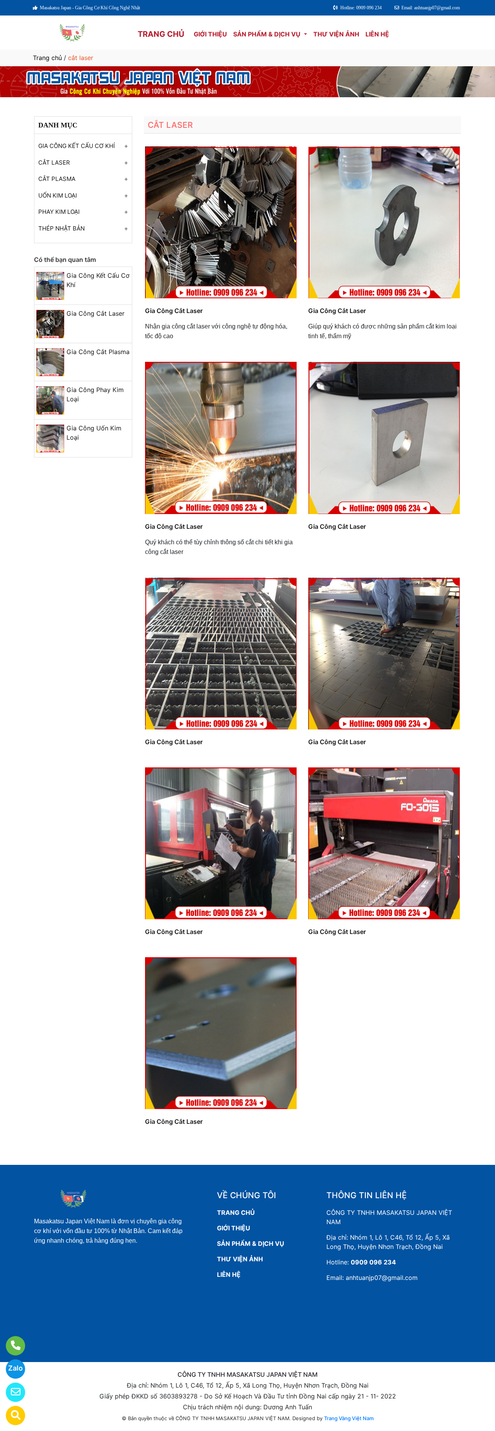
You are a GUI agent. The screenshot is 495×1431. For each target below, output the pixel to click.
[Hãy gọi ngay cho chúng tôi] (10, 1345)
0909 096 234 (373, 1262)
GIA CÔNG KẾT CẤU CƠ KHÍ (76, 146)
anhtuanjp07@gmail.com (382, 1277)
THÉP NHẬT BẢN (61, 228)
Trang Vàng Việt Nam (349, 1418)
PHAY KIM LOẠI (59, 211)
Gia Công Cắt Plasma (98, 352)
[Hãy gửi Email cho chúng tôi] (10, 1392)
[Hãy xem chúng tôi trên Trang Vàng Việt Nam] (10, 1415)
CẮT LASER (54, 162)
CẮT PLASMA (56, 178)
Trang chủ (47, 58)
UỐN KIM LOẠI (57, 195)
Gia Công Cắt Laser (96, 313)
